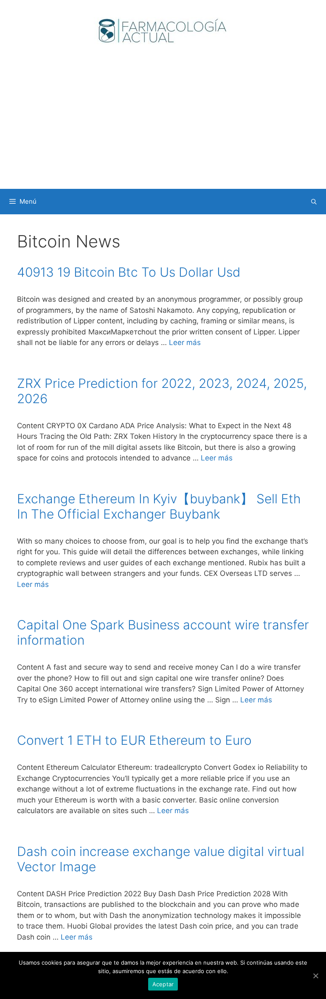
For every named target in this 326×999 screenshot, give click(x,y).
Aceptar (163, 984)
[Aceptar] (315, 975)
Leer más (185, 342)
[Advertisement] (163, 125)
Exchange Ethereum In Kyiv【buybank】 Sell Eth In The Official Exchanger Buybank (159, 506)
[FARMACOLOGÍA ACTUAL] (163, 30)
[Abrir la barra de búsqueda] (314, 201)
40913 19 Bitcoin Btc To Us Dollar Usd (128, 272)
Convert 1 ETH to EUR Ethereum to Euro (134, 740)
